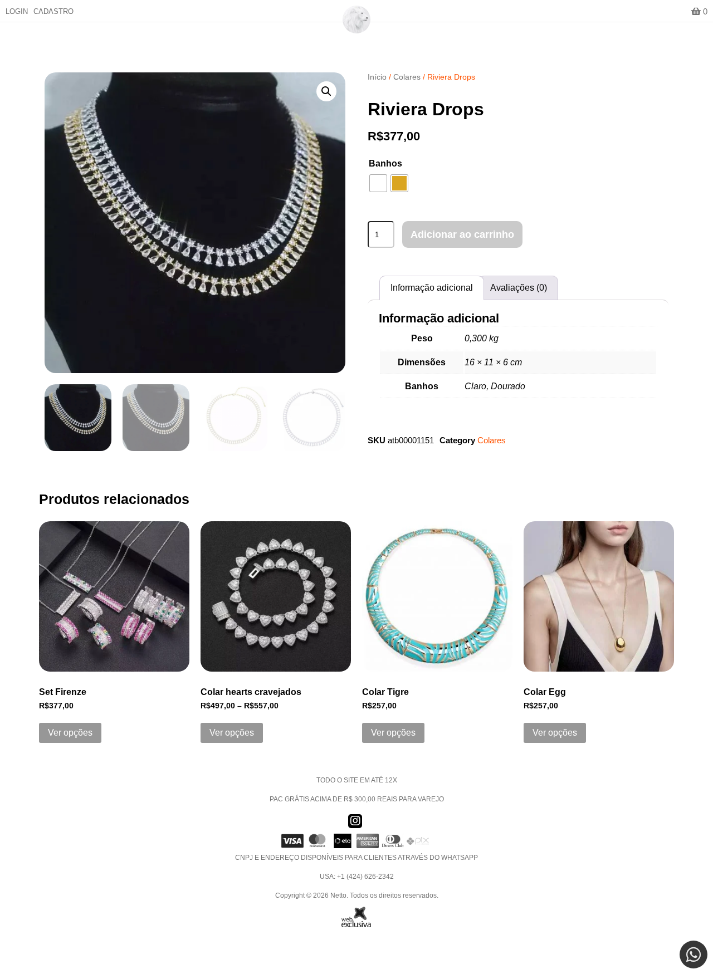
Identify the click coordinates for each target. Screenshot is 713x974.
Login (17, 11)
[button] (326, 91)
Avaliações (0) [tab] (518, 287)
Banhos (385, 163)
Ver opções (70, 732)
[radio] (378, 183)
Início (377, 76)
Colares (407, 76)
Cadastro (53, 11)
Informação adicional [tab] (431, 287)
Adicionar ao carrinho (462, 234)
